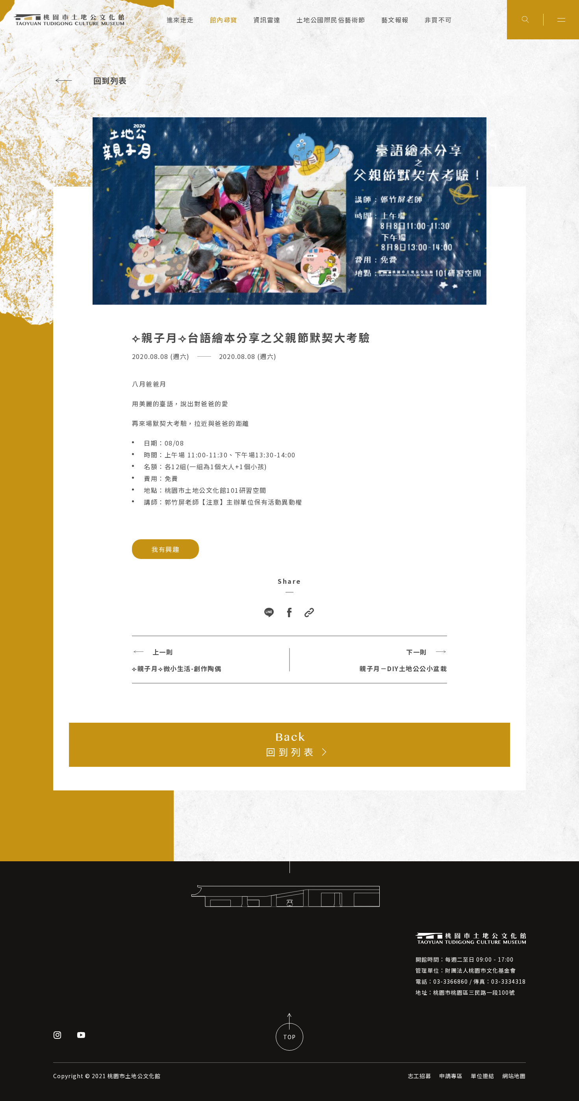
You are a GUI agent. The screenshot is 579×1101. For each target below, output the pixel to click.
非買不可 (438, 19)
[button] (310, 613)
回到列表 (110, 80)
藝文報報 (395, 19)
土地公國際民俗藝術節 (331, 19)
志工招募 (419, 1076)
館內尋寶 (224, 19)
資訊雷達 (267, 19)
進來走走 (180, 19)
